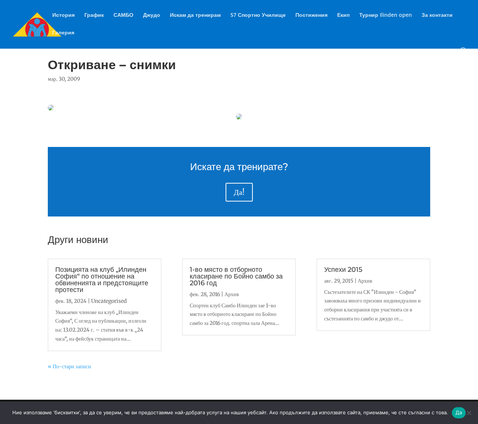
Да (459, 412)
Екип (343, 15)
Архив (231, 294)
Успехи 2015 (343, 269)
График (94, 15)
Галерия (63, 33)
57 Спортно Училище (258, 15)
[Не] (468, 413)
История (63, 15)
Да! (239, 192)
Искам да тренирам (195, 15)
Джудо (151, 15)
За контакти (437, 15)
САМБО (123, 15)
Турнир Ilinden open (385, 15)
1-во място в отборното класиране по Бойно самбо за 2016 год (236, 276)
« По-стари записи (69, 366)
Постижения (311, 15)
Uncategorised (109, 301)
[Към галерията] (51, 108)
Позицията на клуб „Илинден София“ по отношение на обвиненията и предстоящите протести (101, 279)
